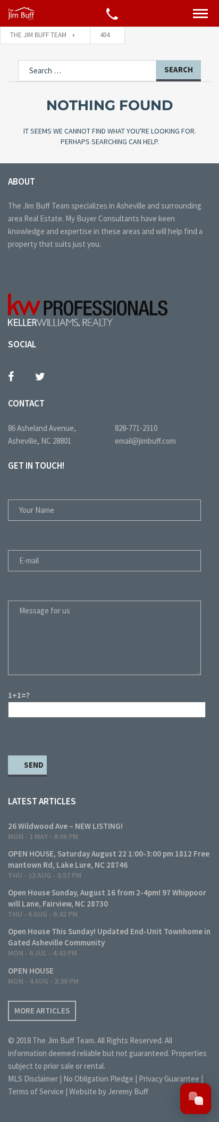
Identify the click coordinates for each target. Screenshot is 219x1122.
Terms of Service (36, 1091)
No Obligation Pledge (98, 1079)
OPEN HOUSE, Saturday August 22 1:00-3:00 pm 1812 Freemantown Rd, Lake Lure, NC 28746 (108, 859)
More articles (42, 1010)
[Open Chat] (195, 1098)
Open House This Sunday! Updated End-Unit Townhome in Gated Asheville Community (109, 937)
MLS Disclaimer (33, 1079)
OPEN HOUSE (31, 971)
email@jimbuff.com (145, 441)
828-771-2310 (136, 428)
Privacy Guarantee (169, 1079)
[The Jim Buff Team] (21, 13)
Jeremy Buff (128, 1091)
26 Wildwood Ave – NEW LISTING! (65, 826)
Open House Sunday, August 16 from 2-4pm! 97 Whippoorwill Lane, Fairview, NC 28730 (107, 898)
